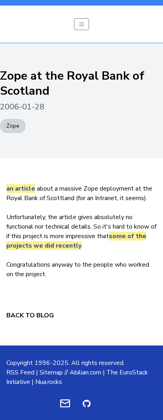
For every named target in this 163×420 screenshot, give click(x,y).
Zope (12, 126)
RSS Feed (20, 372)
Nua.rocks (48, 382)
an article (20, 188)
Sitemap (51, 372)
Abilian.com (85, 372)
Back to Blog (30, 315)
